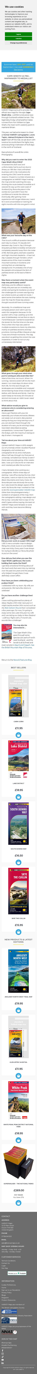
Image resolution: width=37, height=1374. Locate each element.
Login (4, 1266)
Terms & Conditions (8, 1261)
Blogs (4, 1295)
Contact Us (6, 1263)
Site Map (5, 1268)
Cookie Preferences (9, 1285)
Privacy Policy (7, 1293)
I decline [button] (18, 38)
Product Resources (8, 1300)
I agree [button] (18, 34)
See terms (18, 70)
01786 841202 (7, 1236)
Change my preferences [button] (18, 43)
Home (4, 1288)
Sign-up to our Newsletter (11, 1290)
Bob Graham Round (13, 608)
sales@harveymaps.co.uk (11, 1243)
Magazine (5, 1298)
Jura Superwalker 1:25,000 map (22, 490)
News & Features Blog (22, 660)
